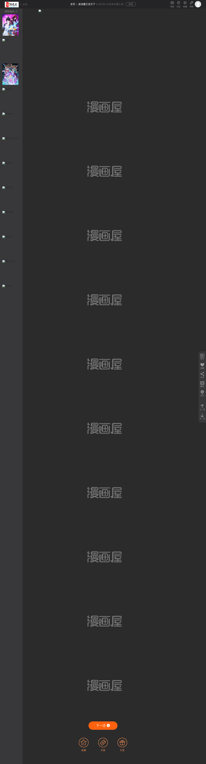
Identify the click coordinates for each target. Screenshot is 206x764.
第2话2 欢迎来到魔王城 (110, 4)
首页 (72, 4)
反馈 (25, 4)
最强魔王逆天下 (86, 4)
